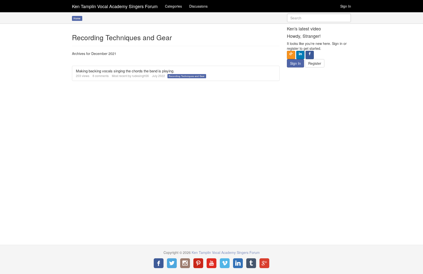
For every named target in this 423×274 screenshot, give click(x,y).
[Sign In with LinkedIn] (300, 55)
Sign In (345, 6)
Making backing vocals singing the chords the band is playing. (125, 70)
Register (314, 63)
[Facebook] (159, 263)
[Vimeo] (225, 263)
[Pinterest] (198, 263)
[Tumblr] (251, 263)
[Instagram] (185, 263)
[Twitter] (172, 263)
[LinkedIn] (238, 263)
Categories (173, 6)
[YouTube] (211, 263)
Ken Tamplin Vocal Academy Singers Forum (115, 6)
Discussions (198, 6)
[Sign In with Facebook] (310, 55)
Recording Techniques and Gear (187, 76)
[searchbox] (319, 18)
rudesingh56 (140, 76)
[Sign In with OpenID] (291, 55)
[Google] (264, 263)
